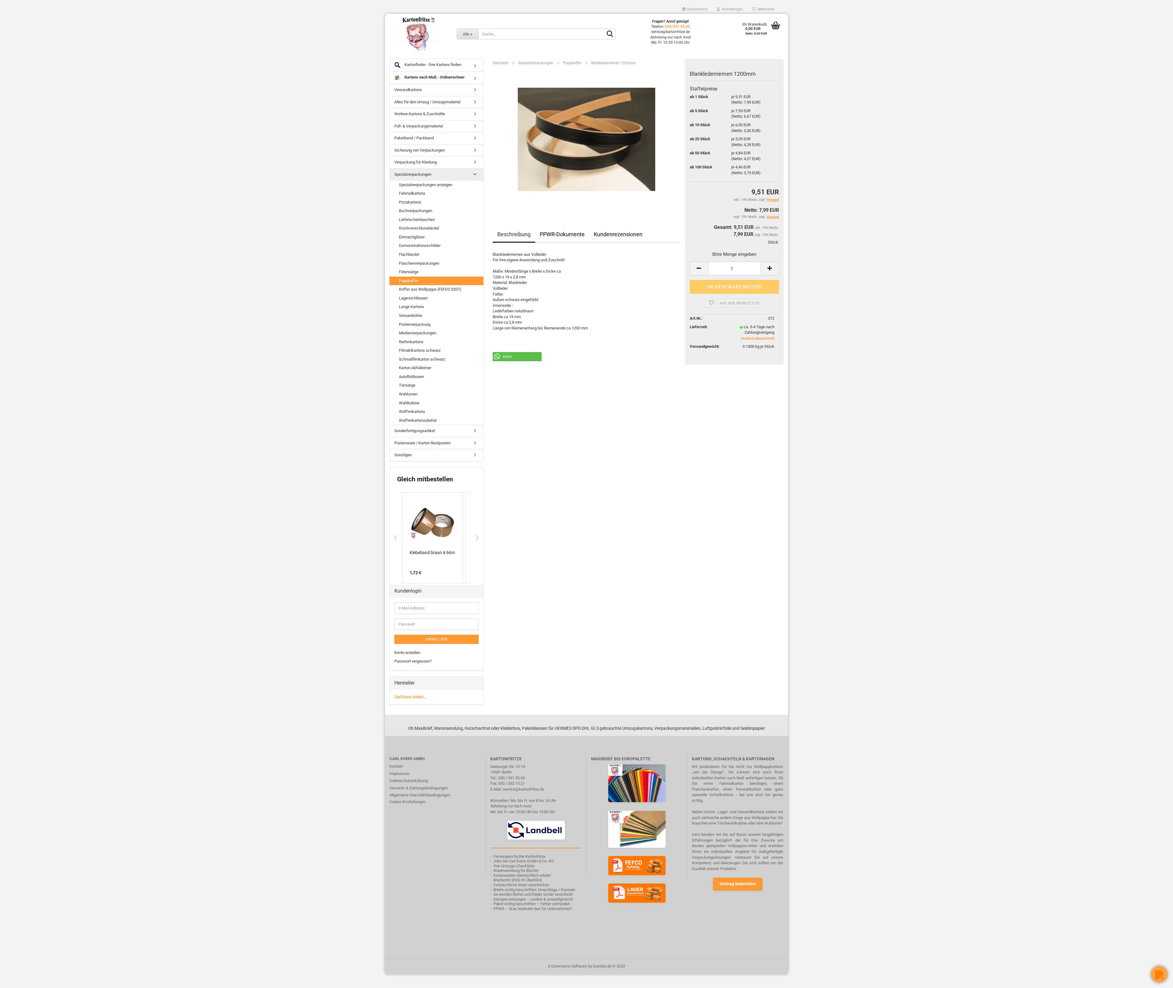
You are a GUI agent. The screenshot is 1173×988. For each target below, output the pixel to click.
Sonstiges (403, 455)
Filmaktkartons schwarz (419, 350)
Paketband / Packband (414, 138)
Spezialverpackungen (412, 174)
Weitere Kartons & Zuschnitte (419, 114)
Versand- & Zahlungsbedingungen (418, 788)
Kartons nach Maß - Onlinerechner (434, 77)
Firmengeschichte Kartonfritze (519, 856)
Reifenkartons (411, 342)
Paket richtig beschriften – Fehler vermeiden (531, 904)
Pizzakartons (410, 202)
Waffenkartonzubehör (418, 420)
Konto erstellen (407, 652)
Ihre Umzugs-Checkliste (514, 866)
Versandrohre (410, 315)
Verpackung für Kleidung (415, 162)
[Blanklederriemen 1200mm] (586, 139)
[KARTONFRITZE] (418, 33)
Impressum (399, 773)
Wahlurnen (408, 394)
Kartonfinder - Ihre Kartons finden (432, 64)
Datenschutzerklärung (408, 780)
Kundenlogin (731, 9)
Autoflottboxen (411, 376)
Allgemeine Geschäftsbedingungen (419, 795)
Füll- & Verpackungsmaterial (418, 126)
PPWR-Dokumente (562, 234)
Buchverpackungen (415, 210)
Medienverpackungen (417, 333)
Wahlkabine (409, 403)
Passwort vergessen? (413, 661)
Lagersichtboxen (413, 298)
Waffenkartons (412, 411)
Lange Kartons (411, 306)
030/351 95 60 (677, 26)
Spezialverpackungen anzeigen (425, 184)
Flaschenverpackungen (419, 263)
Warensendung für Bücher (516, 870)
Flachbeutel (409, 254)
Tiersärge (407, 385)
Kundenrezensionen (618, 234)
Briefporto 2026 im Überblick (517, 880)
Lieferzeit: (699, 327)
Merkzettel (765, 9)
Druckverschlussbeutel (419, 228)
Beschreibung (514, 234)
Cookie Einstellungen (407, 801)
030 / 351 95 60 (511, 778)
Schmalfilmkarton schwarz (422, 359)
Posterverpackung (414, 324)
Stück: (773, 242)
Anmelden (437, 639)
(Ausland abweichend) (757, 338)
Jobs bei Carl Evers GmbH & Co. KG (523, 861)
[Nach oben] (17, 978)
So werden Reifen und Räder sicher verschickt (533, 894)
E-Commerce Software (567, 966)
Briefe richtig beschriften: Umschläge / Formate (534, 889)
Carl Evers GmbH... (410, 697)
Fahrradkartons (412, 193)
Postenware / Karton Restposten (422, 443)
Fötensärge (408, 272)
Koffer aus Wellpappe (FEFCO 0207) (430, 289)
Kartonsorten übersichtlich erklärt (522, 875)
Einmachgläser (412, 237)
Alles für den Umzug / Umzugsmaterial (427, 102)
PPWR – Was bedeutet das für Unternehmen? (532, 908)
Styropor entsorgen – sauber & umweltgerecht (533, 899)
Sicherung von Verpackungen (419, 150)
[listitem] (432, 537)
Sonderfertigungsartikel (414, 430)
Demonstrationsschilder (419, 245)
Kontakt (396, 766)
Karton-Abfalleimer (415, 367)
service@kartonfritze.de (523, 789)
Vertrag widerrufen (737, 883)
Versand (772, 217)
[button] (517, 356)
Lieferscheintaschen (417, 219)
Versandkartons (408, 89)
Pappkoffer (408, 280)
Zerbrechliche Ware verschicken (521, 885)
